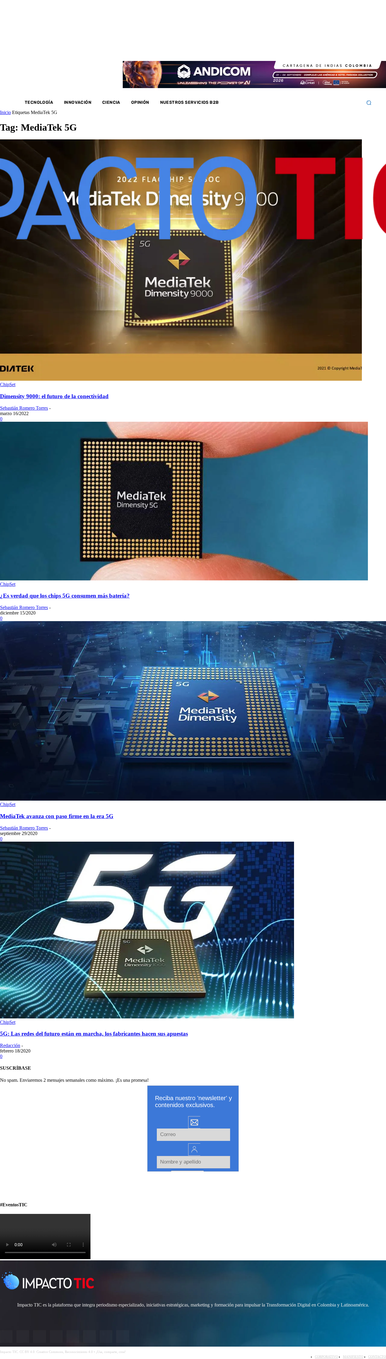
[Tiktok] (340, 48)
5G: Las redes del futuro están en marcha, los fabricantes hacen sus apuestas (94, 1033)
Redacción (10, 1045)
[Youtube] (332, 48)
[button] (369, 103)
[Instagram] (308, 48)
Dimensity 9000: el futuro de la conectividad (54, 396)
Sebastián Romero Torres (24, 408)
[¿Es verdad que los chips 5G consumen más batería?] (184, 578)
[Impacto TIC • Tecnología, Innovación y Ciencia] (70, 182)
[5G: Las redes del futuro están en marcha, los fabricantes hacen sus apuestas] (147, 1016)
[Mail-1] (348, 48)
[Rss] (356, 48)
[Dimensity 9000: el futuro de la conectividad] (181, 379)
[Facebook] (300, 48)
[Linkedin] (324, 48)
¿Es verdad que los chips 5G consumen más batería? (65, 595)
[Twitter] (316, 48)
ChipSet (7, 384)
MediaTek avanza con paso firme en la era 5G (56, 816)
